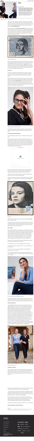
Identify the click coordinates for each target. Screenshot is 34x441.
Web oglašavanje (5, 425)
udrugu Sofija (16, 29)
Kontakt (4, 431)
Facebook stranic (27, 402)
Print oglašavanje (6, 427)
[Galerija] (8, 10)
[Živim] (2, 0)
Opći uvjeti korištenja (6, 433)
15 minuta (15, 243)
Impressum (4, 429)
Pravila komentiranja (6, 422)
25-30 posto (25, 245)
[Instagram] (31, 0)
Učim (17, 7)
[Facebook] (29, 0)
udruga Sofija (18, 370)
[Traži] (27, 0)
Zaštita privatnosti (6, 423)
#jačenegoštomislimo (11, 321)
